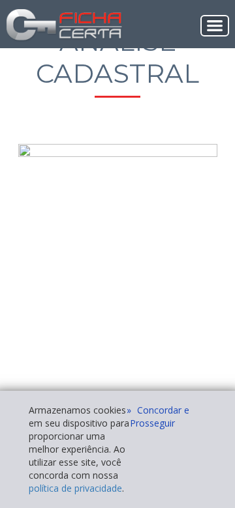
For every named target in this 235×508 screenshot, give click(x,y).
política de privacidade (75, 488)
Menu (214, 25)
